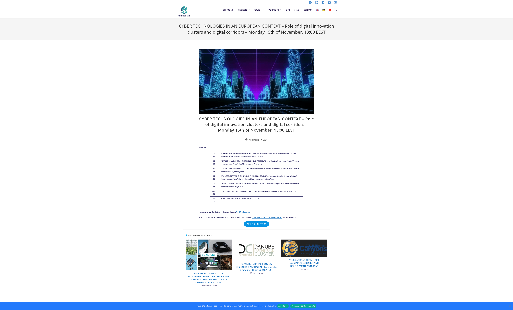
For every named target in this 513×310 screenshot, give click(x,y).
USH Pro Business (243, 212)
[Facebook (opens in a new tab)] (310, 2)
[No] (509, 306)
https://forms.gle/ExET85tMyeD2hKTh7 (267, 217)
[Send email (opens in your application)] (334, 2)
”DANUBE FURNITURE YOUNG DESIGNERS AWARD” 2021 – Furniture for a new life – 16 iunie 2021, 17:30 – (256, 266)
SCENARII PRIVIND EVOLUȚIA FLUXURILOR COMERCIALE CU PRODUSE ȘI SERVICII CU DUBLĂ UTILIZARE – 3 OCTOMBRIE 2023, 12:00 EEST (208, 278)
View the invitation (256, 224)
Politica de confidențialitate (303, 306)
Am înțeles (283, 306)
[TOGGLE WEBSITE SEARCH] (336, 10)
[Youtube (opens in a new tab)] (329, 2)
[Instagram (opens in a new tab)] (316, 2)
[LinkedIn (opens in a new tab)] (323, 2)
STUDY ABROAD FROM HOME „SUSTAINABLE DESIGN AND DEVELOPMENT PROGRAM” (304, 263)
